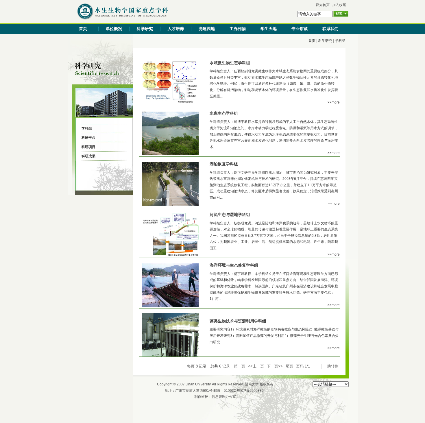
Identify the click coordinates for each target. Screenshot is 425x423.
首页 (83, 29)
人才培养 (176, 29)
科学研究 (145, 29)
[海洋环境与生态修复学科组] (170, 306)
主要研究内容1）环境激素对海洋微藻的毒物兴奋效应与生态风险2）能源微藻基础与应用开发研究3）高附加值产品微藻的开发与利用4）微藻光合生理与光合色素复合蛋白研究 (274, 335)
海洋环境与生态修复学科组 (234, 265)
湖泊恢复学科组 (224, 164)
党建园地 (207, 29)
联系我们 (330, 29)
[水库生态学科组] (170, 154)
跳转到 (333, 366)
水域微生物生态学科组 (230, 62)
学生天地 (268, 29)
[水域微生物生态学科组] (170, 103)
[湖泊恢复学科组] (170, 205)
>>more (334, 102)
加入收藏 (339, 5)
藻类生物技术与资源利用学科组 (238, 321)
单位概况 (114, 29)
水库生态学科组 (224, 113)
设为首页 (323, 5)
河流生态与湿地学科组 (230, 214)
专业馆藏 (299, 29)
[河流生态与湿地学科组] (170, 255)
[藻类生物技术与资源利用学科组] (170, 355)
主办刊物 (238, 29)
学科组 (340, 41)
